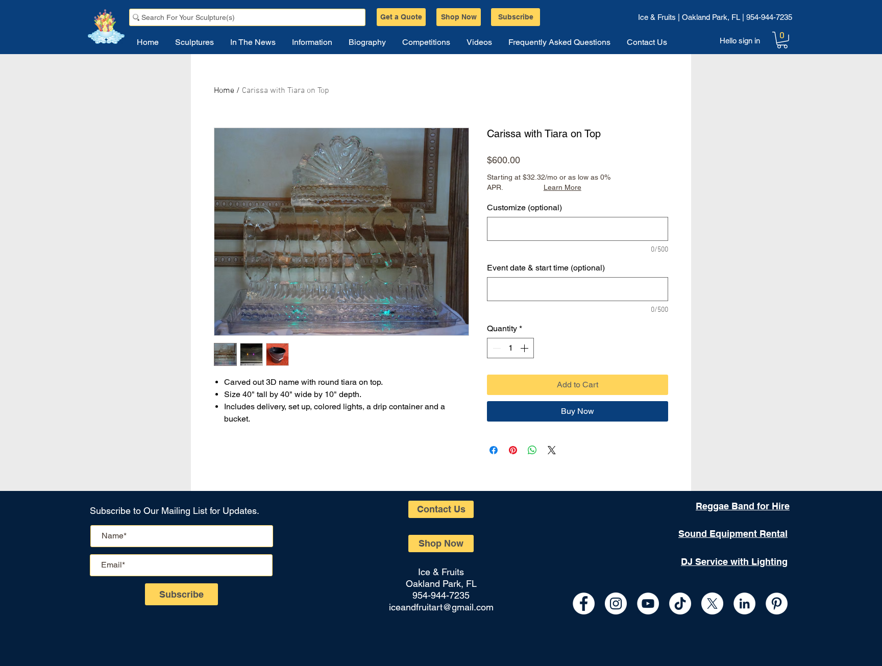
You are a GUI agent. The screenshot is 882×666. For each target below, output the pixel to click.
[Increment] (525, 348)
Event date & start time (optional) (546, 268)
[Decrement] (495, 348)
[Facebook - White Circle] (584, 603)
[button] (782, 40)
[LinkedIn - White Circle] (744, 603)
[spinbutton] (510, 348)
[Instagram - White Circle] (616, 603)
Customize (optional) (524, 207)
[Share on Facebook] (493, 450)
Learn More (562, 187)
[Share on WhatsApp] (532, 450)
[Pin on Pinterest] (513, 450)
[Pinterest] (777, 603)
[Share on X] (552, 450)
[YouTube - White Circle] (648, 603)
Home (224, 91)
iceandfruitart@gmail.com (441, 607)
